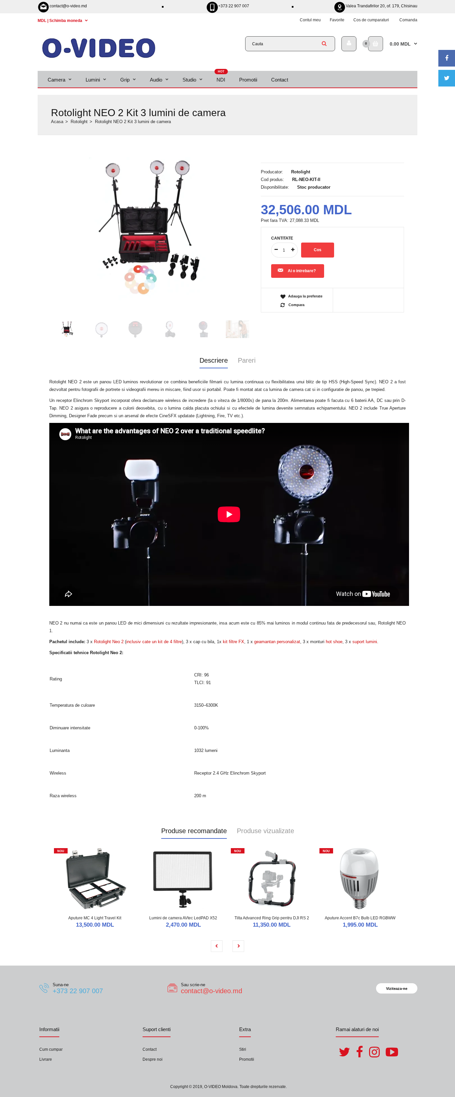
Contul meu (310, 20)
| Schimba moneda (60, 20)
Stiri (242, 1049)
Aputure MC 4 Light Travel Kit (94, 918)
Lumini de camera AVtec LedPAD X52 (183, 918)
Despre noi (153, 1059)
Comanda (408, 20)
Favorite (337, 20)
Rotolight (79, 121)
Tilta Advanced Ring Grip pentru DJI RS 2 (271, 918)
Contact (150, 1049)
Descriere (214, 360)
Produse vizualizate (265, 830)
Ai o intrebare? (302, 271)
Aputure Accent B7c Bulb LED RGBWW (360, 918)
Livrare (45, 1059)
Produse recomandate (194, 830)
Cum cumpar (51, 1049)
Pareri (246, 360)
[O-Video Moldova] (99, 57)
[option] (152, 228)
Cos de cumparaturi (371, 20)
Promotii (246, 1059)
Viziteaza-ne (396, 989)
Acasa (57, 121)
